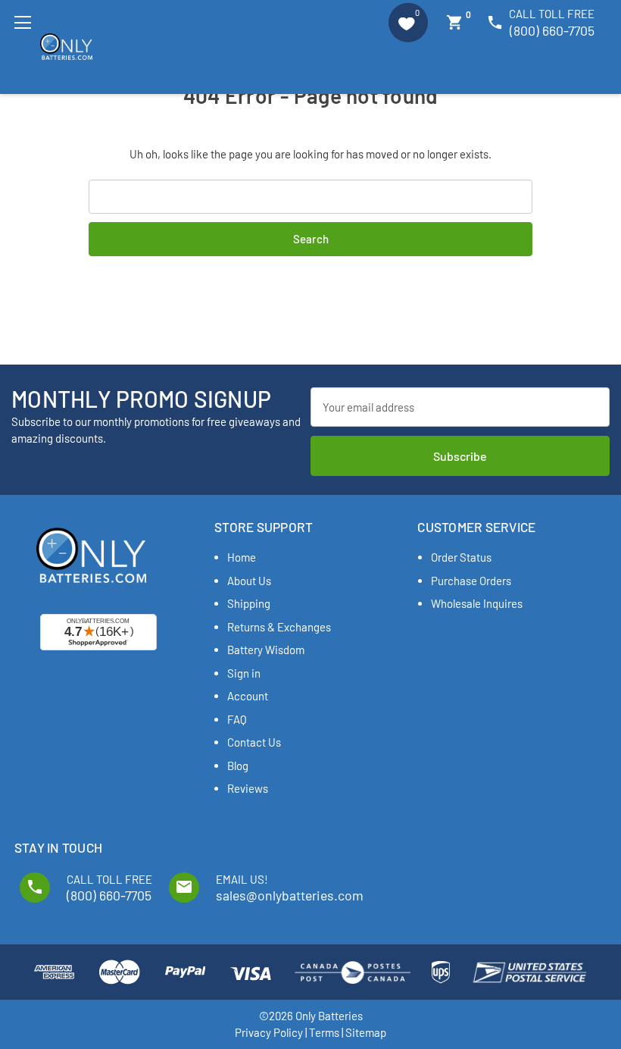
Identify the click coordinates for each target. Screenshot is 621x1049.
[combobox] (311, 197)
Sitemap (365, 1032)
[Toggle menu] (22, 22)
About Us (249, 580)
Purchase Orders (471, 580)
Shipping (248, 603)
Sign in (244, 673)
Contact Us (254, 742)
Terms (324, 1032)
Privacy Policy (269, 1032)
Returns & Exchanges (279, 627)
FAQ (237, 719)
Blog (237, 765)
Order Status (461, 557)
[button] (408, 22)
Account (247, 696)
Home (241, 557)
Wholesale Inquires (477, 603)
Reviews (247, 788)
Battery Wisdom (265, 649)
